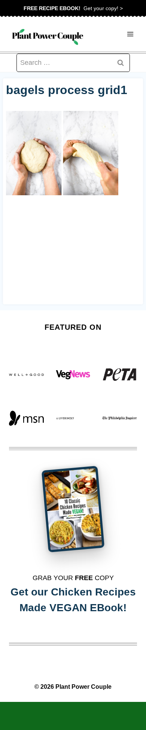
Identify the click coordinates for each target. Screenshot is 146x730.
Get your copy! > (73, 8)
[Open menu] (130, 34)
